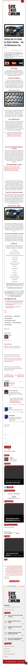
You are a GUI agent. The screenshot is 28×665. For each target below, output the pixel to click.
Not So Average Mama (13, 390)
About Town (6, 648)
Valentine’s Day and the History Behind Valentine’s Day (14, 633)
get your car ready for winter (10, 320)
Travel (5, 47)
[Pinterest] (12, 487)
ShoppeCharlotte (8, 322)
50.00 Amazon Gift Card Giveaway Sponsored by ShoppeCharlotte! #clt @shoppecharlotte (15, 301)
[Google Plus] (10, 487)
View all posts (13, 461)
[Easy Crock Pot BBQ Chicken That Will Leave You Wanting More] (5, 639)
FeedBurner (17, 498)
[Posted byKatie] (6, 338)
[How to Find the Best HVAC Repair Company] (5, 616)
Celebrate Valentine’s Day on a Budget (14, 621)
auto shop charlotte (8, 316)
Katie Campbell (7, 340)
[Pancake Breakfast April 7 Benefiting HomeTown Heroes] (14, 512)
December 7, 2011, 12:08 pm (16, 421)
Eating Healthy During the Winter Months (15, 627)
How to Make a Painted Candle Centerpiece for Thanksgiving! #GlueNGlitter (16, 401)
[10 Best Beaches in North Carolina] (14, 547)
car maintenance (17, 316)
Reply (22, 387)
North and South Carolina (9, 501)
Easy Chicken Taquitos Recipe (13, 483)
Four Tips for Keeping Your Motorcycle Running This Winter (13, 307)
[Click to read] (14, 350)
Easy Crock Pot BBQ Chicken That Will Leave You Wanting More (15, 639)
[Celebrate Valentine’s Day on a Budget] (5, 622)
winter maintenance (8, 324)
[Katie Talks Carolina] (14, 15)
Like (10, 387)
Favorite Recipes (7, 463)
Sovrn (5, 310)
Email (5, 438)
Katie (10, 335)
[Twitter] (5, 487)
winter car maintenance (16, 322)
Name (5, 434)
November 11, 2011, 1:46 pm (16, 387)
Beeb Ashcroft (12, 383)
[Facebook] (8, 487)
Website (5, 442)
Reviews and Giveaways (9, 654)
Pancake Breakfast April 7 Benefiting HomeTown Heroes (13, 519)
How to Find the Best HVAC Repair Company (15, 616)
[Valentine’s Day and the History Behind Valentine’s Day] (5, 633)
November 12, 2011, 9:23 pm (16, 404)
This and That (7, 651)
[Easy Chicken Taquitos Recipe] (14, 475)
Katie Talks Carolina (12, 661)
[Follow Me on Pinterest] (14, 581)
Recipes (5, 656)
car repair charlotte (8, 318)
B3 (23, 661)
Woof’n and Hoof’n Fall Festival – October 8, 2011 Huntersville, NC (14, 304)
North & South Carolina (9, 646)
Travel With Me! (7, 536)
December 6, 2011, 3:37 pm (16, 412)
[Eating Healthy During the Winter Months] (5, 627)
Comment (6, 426)
